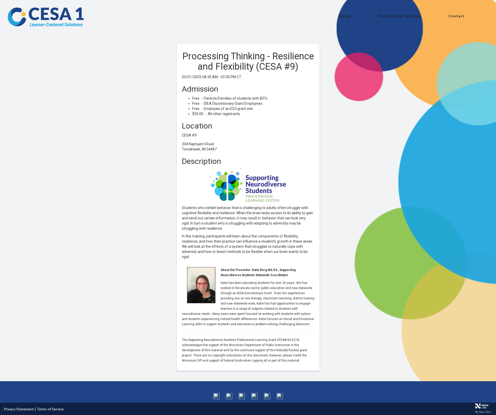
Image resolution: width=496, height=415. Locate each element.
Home (345, 16)
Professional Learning (399, 16)
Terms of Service (50, 409)
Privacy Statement (19, 409)
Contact (456, 16)
